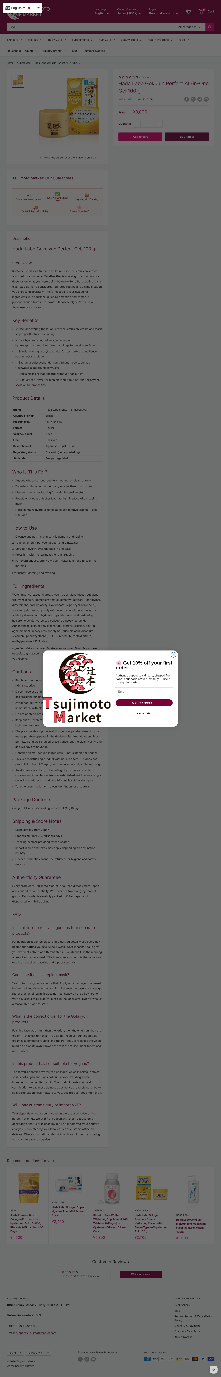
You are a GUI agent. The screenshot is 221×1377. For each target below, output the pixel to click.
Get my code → (144, 702)
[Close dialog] (173, 654)
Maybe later (144, 713)
